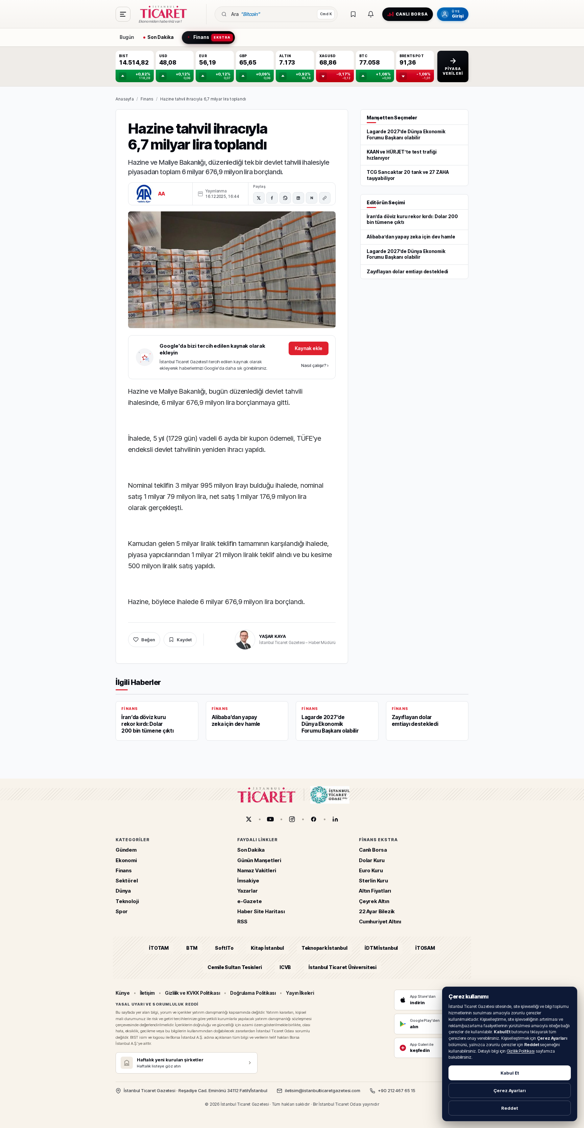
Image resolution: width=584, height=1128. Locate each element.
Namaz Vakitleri (256, 870)
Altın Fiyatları (375, 891)
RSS (242, 921)
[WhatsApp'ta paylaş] (285, 198)
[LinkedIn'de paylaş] (298, 198)
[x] (248, 819)
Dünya (123, 891)
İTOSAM (425, 948)
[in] (335, 819)
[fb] (313, 819)
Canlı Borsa (373, 850)
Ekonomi (126, 860)
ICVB (285, 967)
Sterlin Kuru (373, 880)
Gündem (126, 850)
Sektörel (127, 880)
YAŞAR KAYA (272, 636)
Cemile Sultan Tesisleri (235, 967)
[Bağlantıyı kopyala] (325, 198)
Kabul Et (510, 1073)
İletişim (147, 992)
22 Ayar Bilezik (377, 911)
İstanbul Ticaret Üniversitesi (342, 967)
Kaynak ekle (308, 348)
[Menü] (123, 14)
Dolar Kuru (372, 860)
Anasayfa (125, 98)
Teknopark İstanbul (324, 948)
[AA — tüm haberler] (144, 194)
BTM (191, 948)
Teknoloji (127, 901)
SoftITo (224, 948)
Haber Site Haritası (261, 911)
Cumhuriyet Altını (380, 921)
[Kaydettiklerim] (353, 14)
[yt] (270, 819)
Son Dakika (251, 850)
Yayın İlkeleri (300, 992)
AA (161, 194)
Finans (147, 98)
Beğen (148, 639)
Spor (122, 911)
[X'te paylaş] (259, 198)
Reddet (509, 1108)
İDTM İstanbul (381, 948)
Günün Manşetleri (259, 860)
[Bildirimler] (370, 14)
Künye (123, 992)
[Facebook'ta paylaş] (272, 198)
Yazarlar (247, 891)
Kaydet (184, 639)
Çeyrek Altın (374, 901)
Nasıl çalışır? (314, 365)
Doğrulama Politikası (253, 992)
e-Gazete (249, 901)
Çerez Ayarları (509, 1090)
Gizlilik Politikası (521, 1051)
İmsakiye (248, 880)
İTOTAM (159, 948)
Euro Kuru (371, 870)
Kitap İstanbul (267, 948)
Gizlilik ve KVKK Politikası (192, 992)
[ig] (292, 819)
